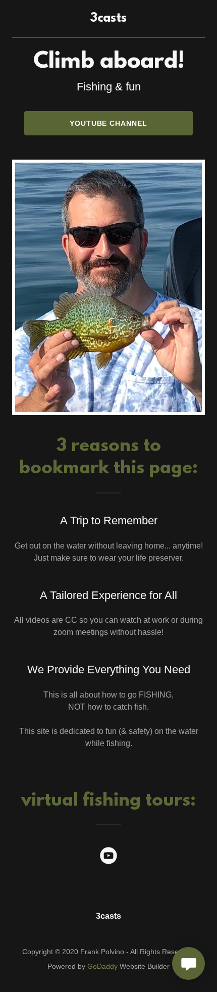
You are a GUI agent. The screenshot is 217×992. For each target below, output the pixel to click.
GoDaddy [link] (102, 966)
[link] (108, 18)
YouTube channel (109, 123)
